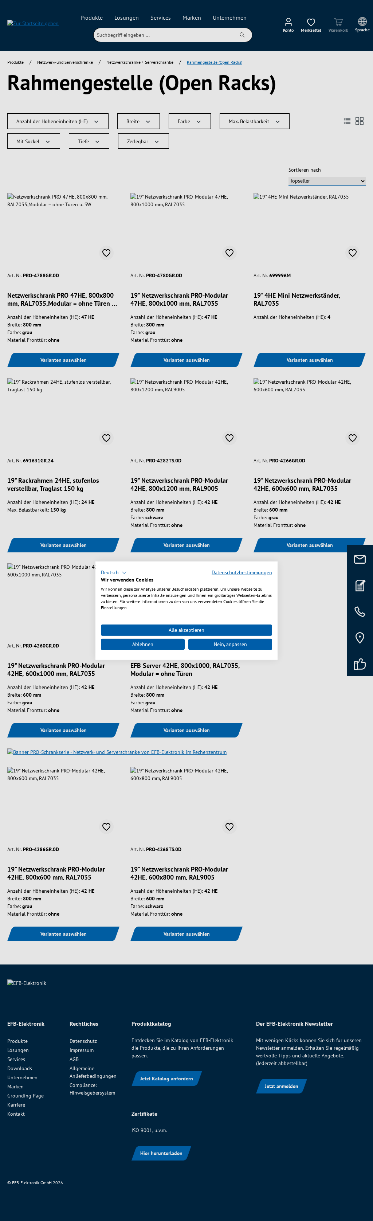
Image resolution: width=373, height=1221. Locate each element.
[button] (114, 572)
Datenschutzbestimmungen (242, 572)
